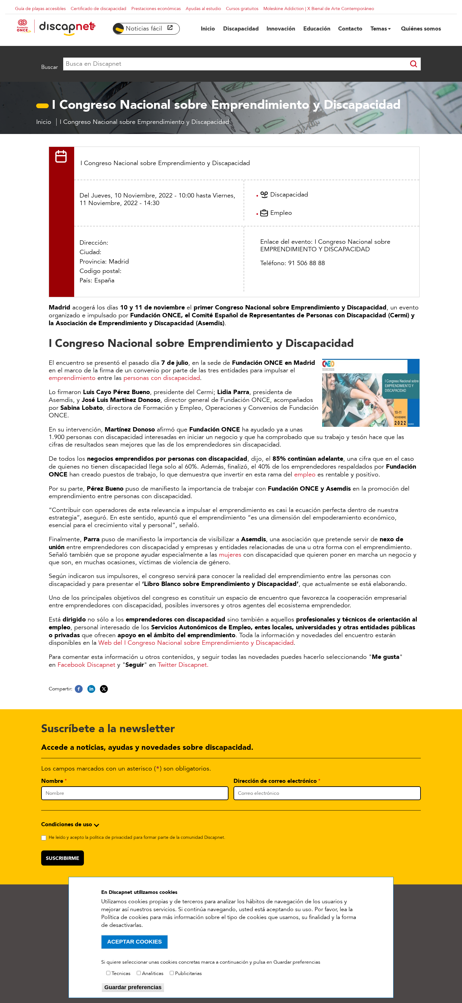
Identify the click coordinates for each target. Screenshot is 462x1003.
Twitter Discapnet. (183, 665)
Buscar (49, 67)
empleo (305, 474)
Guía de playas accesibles (40, 8)
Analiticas (152, 973)
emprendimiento (72, 378)
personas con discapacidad (162, 378)
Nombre (52, 780)
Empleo (281, 213)
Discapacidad (289, 194)
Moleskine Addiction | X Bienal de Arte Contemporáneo (318, 8)
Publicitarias (188, 973)
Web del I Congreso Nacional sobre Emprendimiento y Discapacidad (196, 643)
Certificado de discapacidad (98, 8)
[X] (104, 689)
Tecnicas (121, 973)
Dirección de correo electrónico (275, 780)
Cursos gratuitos (242, 8)
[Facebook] (79, 689)
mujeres (230, 555)
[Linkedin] (91, 689)
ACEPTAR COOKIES (134, 942)
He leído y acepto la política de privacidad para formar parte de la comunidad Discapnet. (137, 837)
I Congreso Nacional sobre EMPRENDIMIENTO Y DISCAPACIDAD (325, 245)
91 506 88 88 (306, 263)
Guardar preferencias (133, 987)
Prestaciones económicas (156, 8)
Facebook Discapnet (86, 665)
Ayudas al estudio (203, 8)
